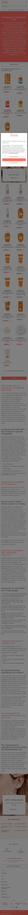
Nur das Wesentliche (14, 162)
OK (14, 159)
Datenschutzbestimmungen (14, 153)
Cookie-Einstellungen (14, 156)
